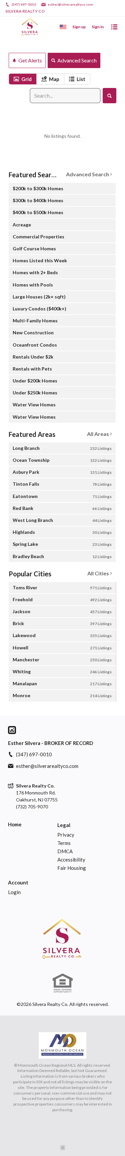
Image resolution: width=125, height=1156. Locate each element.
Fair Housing (71, 868)
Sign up (79, 26)
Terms (64, 843)
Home (15, 824)
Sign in (98, 26)
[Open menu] (114, 27)
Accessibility (71, 860)
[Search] (109, 95)
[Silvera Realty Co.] (62, 938)
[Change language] (63, 27)
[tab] (22, 79)
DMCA (65, 851)
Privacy (65, 835)
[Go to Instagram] (12, 730)
